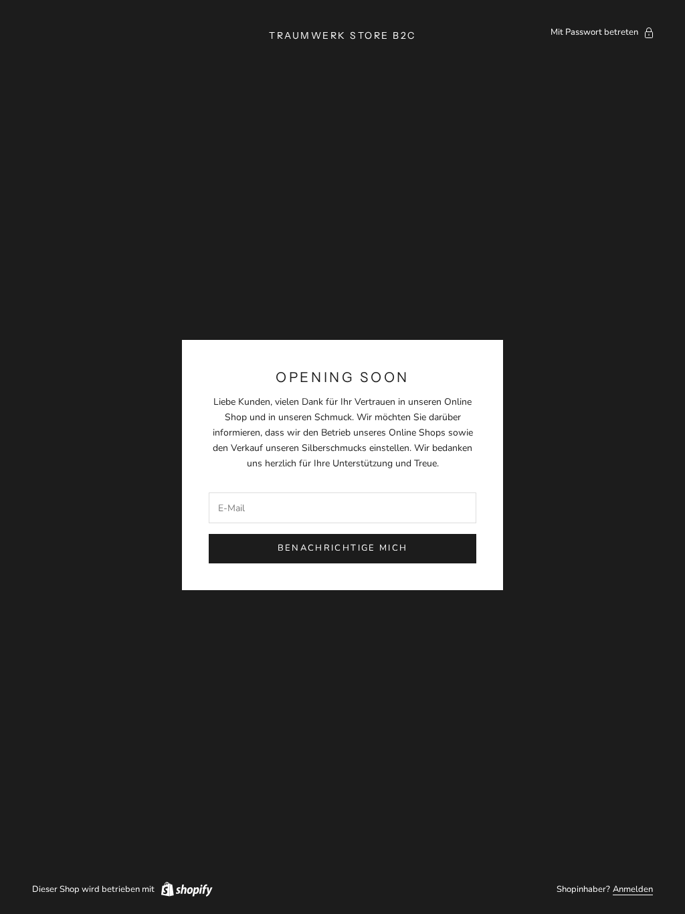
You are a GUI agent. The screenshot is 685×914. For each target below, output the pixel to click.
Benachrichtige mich (342, 548)
